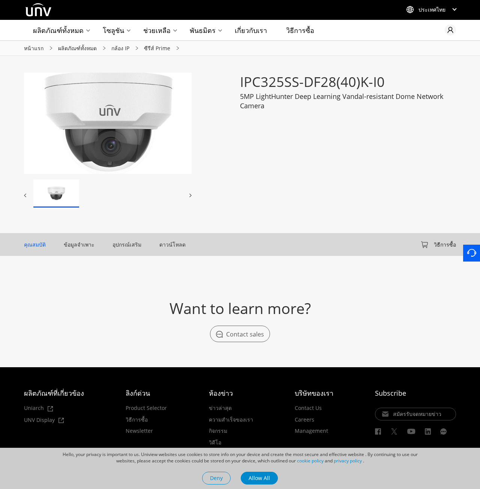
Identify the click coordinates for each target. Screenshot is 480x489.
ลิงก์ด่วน (138, 393)
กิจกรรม (218, 431)
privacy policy (348, 461)
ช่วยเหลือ (157, 30)
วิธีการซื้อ (300, 30)
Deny (216, 478)
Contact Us (308, 408)
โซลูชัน (113, 30)
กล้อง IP (120, 48)
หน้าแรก (34, 48)
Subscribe (390, 393)
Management (311, 431)
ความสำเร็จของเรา (231, 419)
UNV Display (40, 420)
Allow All (259, 478)
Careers (304, 419)
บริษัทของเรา (314, 393)
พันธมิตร (203, 30)
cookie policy (310, 461)
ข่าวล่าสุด (220, 408)
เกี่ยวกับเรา (251, 30)
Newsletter (139, 431)
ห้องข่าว (221, 393)
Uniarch (34, 408)
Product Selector (146, 408)
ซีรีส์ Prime (157, 48)
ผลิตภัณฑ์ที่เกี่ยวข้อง (54, 393)
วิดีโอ (215, 442)
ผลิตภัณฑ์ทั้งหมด (58, 30)
